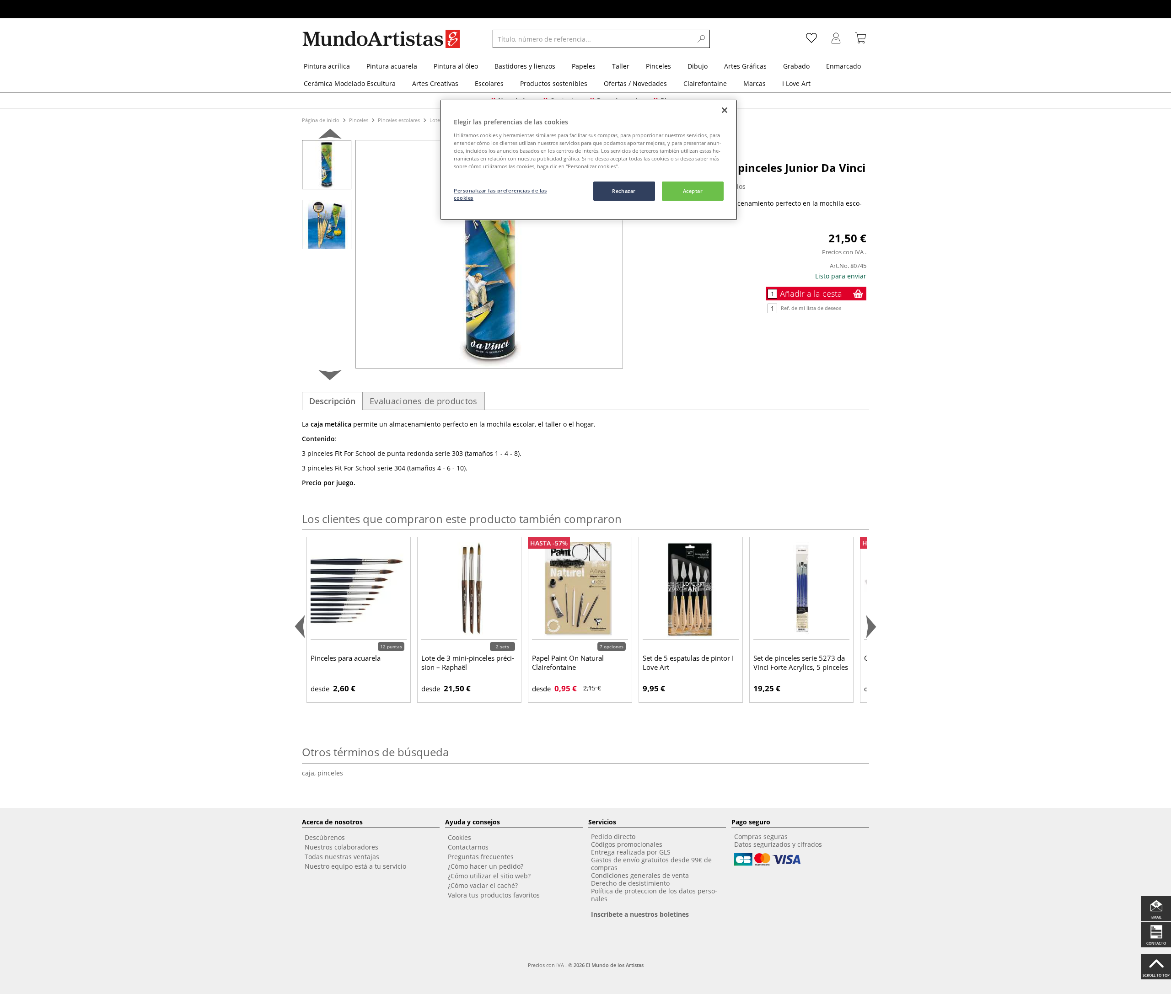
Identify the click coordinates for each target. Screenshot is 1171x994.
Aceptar (693, 190)
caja (309, 773)
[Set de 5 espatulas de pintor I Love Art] (691, 590)
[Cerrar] (724, 110)
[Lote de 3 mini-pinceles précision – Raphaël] (469, 590)
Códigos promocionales (626, 844)
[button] (330, 136)
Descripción (332, 400)
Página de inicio (321, 120)
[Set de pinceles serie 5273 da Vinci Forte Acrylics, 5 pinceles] (801, 590)
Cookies (459, 837)
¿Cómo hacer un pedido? (485, 866)
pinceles (330, 773)
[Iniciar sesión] (836, 38)
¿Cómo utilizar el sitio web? (489, 875)
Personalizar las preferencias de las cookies (500, 194)
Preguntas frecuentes (481, 856)
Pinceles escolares (398, 120)
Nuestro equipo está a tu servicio (355, 866)
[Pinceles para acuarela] (359, 590)
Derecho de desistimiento (630, 883)
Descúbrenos (325, 837)
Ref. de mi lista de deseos (811, 308)
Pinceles (359, 120)
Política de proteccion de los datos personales (654, 895)
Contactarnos (468, 847)
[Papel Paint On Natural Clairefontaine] (580, 590)
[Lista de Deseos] (811, 38)
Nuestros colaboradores (341, 847)
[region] (588, 159)
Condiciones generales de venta (640, 875)
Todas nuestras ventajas (342, 856)
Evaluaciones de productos (424, 400)
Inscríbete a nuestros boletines (640, 914)
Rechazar (624, 190)
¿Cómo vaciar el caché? (483, 885)
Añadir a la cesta (811, 293)
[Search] (701, 39)
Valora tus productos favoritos (494, 895)
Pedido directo (613, 836)
